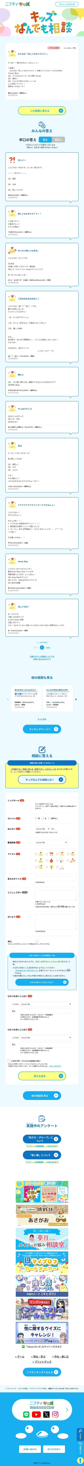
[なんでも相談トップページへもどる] (42, 22)
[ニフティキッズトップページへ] (17, 4)
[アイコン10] (50, 867)
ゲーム (20, 1356)
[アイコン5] (39, 860)
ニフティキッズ (10, 1388)
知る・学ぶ (39, 1356)
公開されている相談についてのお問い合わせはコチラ (42, 657)
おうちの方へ (54, 1449)
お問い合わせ (30, 1449)
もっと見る (42, 719)
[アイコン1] (39, 854)
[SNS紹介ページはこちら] (42, 1409)
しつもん (15, 1004)
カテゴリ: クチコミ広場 (38, 1388)
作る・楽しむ (61, 1356)
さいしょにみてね (67, 4)
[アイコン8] (71, 860)
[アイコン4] (71, 854)
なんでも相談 (23, 1388)
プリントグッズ (43, 1361)
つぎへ (48, 647)
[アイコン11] (61, 867)
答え (14, 1011)
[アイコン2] (50, 854)
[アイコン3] (61, 854)
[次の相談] (76, 699)
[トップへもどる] (80, 1460)
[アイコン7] (61, 860)
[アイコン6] (50, 860)
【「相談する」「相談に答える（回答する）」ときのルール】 (33, 769)
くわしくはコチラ (55, 1066)
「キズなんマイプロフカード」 (26, 970)
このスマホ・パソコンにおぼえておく (26, 1061)
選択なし (54, 818)
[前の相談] (7, 699)
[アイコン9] (39, 867)
